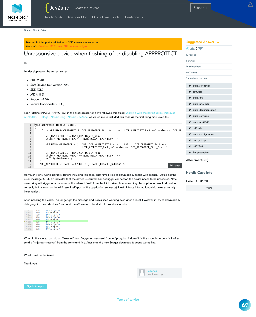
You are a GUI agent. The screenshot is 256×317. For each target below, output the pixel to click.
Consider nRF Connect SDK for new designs (62, 46)
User (250, 4)
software (197, 91)
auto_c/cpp (199, 140)
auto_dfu (198, 97)
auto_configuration (203, 134)
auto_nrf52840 (201, 122)
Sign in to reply (35, 286)
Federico (152, 271)
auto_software (201, 116)
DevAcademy (134, 17)
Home (27, 30)
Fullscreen (175, 165)
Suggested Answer (200, 42)
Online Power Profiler (106, 17)
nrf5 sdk (197, 128)
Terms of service (128, 299)
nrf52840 (198, 146)
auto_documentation (204, 110)
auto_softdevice (202, 85)
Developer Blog (77, 17)
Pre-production (201, 152)
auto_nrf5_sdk (201, 104)
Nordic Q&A (53, 17)
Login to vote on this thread (193, 49)
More (209, 187)
